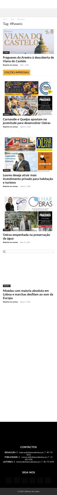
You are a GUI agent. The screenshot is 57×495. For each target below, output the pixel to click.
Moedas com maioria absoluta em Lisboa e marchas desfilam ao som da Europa (28, 294)
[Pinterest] (32, 480)
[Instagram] (17, 480)
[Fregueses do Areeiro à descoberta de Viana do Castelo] (28, 41)
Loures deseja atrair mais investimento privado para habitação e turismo (28, 179)
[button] (5, 12)
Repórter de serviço (10, 65)
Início (5, 19)
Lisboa (6, 52)
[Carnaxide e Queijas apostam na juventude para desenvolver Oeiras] (28, 97)
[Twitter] (40, 480)
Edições (7, 114)
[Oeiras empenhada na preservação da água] (28, 212)
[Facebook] (9, 480)
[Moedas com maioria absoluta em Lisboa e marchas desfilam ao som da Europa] (28, 268)
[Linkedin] (24, 480)
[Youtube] (48, 480)
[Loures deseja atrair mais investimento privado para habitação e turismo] (28, 153)
